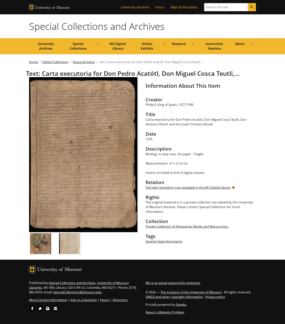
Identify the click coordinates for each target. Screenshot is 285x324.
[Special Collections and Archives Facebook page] (32, 308)
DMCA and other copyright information (174, 297)
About (240, 44)
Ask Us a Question (84, 300)
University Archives (46, 46)
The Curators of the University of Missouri (191, 292)
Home (33, 62)
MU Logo (31, 7)
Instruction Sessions (214, 46)
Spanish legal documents (164, 241)
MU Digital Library (118, 46)
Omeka (181, 304)
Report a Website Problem (165, 312)
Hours (159, 7)
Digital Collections (55, 62)
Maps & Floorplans (184, 7)
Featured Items (84, 62)
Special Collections (78, 46)
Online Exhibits (147, 46)
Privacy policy (215, 297)
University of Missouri (52, 8)
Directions (120, 300)
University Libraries (135, 7)
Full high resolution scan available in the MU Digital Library (188, 187)
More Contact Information (48, 300)
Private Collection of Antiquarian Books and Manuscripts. (187, 226)
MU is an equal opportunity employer (173, 283)
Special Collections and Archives (97, 26)
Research (179, 44)
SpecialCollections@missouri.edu (77, 292)
